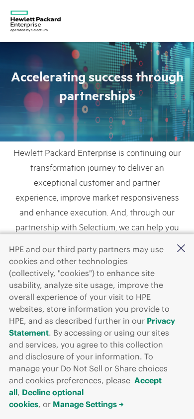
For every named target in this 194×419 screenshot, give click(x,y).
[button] (181, 248)
